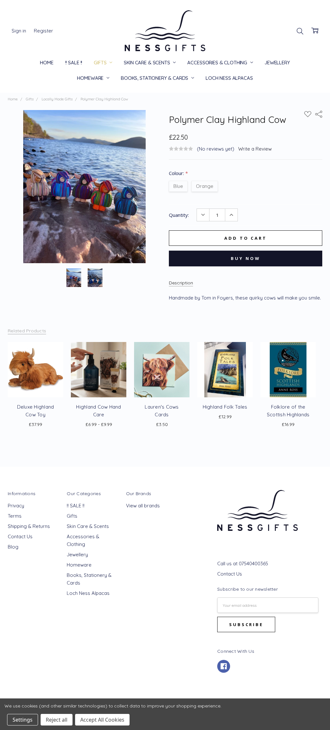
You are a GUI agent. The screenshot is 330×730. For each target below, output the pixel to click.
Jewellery (277, 63)
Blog (13, 547)
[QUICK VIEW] (56, 346)
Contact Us (20, 536)
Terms (15, 516)
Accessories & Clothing (217, 63)
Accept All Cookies (102, 719)
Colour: (178, 173)
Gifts (101, 63)
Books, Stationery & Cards (155, 78)
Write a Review (255, 149)
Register (43, 31)
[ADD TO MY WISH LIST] (55, 356)
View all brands (143, 506)
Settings (23, 719)
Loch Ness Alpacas (229, 78)
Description (181, 283)
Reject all (56, 719)
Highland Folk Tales (225, 407)
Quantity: (179, 215)
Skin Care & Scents (147, 63)
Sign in (19, 31)
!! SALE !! (73, 63)
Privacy (16, 506)
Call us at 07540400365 (242, 563)
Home (46, 63)
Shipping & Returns (29, 526)
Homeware (91, 78)
